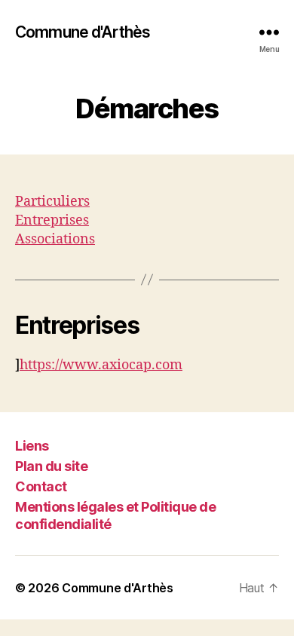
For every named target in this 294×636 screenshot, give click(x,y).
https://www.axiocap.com (101, 365)
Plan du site (51, 466)
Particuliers (52, 201)
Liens (32, 446)
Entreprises (52, 220)
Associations (55, 239)
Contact (41, 486)
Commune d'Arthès (82, 32)
